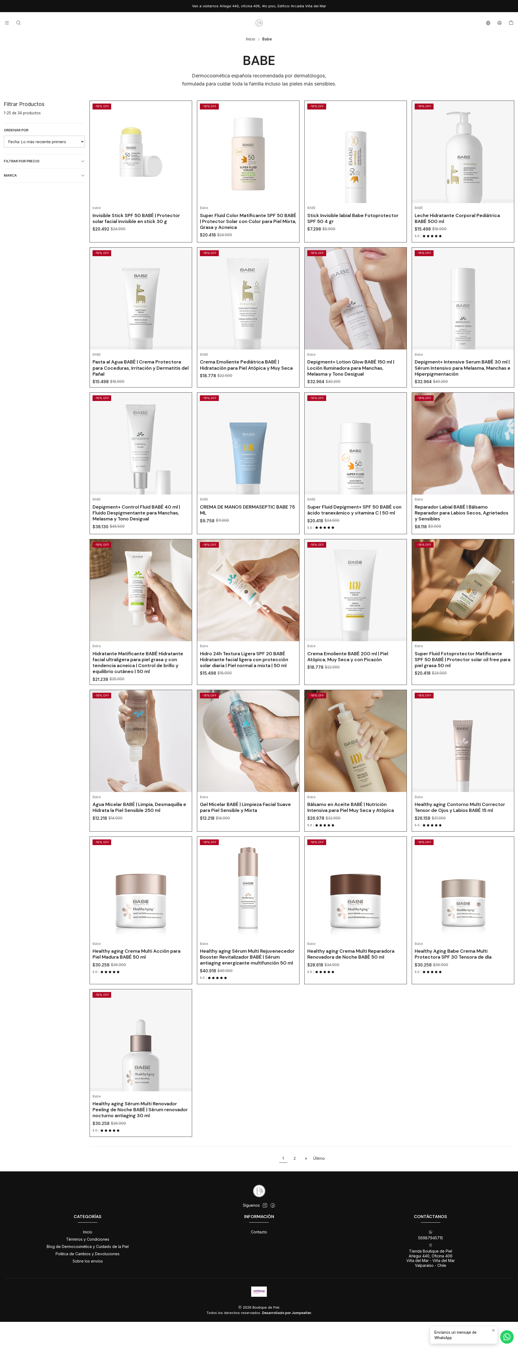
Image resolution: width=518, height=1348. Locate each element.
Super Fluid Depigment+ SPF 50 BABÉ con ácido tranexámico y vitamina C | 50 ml (354, 510)
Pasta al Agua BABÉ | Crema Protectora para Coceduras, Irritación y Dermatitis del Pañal (141, 368)
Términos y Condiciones (87, 1239)
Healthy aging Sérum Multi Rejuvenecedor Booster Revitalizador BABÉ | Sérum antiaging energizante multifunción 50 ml (247, 957)
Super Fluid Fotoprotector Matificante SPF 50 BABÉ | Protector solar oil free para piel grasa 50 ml (462, 659)
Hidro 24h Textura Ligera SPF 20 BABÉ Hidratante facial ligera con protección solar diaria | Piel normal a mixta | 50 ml (244, 659)
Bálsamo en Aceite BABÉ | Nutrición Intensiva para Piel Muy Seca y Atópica (350, 807)
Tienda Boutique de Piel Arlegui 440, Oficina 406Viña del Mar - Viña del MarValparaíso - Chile (430, 1258)
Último (319, 1158)
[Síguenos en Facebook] (272, 1205)
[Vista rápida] (183, 158)
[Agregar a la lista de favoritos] (183, 145)
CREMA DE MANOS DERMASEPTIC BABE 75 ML (247, 510)
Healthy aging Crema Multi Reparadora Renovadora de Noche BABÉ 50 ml (350, 954)
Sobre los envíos (88, 1261)
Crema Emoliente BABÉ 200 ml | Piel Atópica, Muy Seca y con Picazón (347, 657)
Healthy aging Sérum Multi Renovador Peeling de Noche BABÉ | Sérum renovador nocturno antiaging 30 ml (140, 1110)
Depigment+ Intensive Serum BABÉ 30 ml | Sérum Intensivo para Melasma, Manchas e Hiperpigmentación (462, 368)
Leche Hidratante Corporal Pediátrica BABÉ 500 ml (457, 218)
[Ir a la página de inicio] (259, 23)
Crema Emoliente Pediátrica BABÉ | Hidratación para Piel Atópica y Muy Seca (246, 365)
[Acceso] (499, 23)
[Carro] (511, 23)
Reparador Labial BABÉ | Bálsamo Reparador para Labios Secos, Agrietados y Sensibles (461, 513)
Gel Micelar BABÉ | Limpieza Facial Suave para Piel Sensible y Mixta (245, 807)
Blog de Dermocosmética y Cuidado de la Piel (88, 1246)
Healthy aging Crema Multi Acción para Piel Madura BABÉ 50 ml (136, 954)
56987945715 (430, 1238)
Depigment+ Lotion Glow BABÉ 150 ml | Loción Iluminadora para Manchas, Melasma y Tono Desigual (350, 368)
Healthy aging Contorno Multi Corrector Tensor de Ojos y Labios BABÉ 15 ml (460, 807)
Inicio (250, 39)
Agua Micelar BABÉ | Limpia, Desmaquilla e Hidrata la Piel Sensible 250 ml (139, 807)
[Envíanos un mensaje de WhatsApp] (507, 1337)
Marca (10, 175)
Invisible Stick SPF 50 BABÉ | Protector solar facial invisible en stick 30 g (136, 218)
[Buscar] (18, 23)
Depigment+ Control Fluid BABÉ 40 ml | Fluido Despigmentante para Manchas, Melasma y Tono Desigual (136, 513)
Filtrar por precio (21, 161)
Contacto (259, 1232)
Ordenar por (16, 130)
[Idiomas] (488, 23)
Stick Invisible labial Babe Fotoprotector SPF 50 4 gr (352, 218)
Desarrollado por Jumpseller (286, 1313)
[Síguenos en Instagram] (265, 1205)
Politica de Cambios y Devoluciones (88, 1253)
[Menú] (7, 23)
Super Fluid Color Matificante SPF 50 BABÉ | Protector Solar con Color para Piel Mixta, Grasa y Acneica (248, 221)
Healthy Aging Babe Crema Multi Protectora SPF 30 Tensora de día (453, 954)
